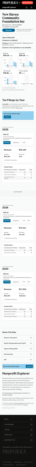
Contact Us (7, 117)
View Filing (7, 142)
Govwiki (26, 404)
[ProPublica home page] (14, 452)
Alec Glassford (17, 393)
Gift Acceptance (21, 465)
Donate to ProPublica (27, 2)
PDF (24, 220)
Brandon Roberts (7, 395)
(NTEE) (12, 45)
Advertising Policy (8, 465)
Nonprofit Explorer (9, 7)
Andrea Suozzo (8, 393)
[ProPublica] (10, 2)
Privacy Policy (28, 462)
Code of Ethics (7, 462)
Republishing (18, 462)
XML (24, 142)
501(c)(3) (14, 40)
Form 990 (5, 104)
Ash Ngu (25, 393)
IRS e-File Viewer (19, 403)
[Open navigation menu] (19, 2)
